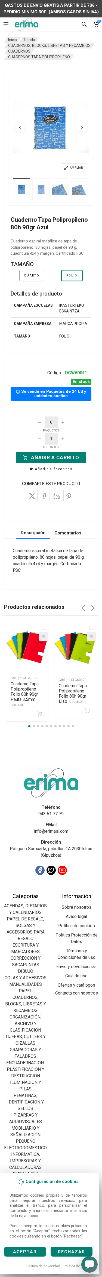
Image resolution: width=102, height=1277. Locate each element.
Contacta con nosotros (76, 993)
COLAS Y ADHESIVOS (26, 977)
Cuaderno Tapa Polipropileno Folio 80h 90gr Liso (73, 693)
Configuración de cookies (36, 889)
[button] (51, 127)
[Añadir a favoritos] (43, 636)
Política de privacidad (43, 1266)
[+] (63, 422)
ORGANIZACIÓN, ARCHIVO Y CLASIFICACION (25, 1023)
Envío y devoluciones (76, 966)
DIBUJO (25, 971)
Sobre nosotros (76, 907)
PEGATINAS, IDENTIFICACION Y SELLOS (25, 1102)
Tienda (29, 40)
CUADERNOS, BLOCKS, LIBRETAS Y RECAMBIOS (49, 45)
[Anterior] (20, 127)
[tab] (21, 189)
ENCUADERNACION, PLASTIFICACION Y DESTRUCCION (25, 1069)
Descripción (33, 532)
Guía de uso (76, 975)
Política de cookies (78, 1266)
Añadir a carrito (55, 457)
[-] (39, 422)
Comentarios (67, 533)
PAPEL (25, 990)
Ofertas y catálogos (76, 985)
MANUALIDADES (25, 984)
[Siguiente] (82, 127)
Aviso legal (76, 916)
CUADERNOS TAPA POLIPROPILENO (39, 57)
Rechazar (71, 1251)
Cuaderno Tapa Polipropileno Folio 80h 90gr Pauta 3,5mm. (25, 694)
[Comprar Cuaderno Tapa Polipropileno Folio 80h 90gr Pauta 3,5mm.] (39, 714)
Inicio (12, 40)
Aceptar (25, 1251)
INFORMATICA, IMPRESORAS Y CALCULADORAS (25, 1161)
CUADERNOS (19, 51)
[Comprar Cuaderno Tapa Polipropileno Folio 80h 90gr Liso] (87, 711)
